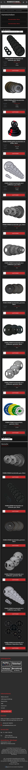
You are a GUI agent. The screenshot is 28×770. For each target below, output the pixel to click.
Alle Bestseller (4, 445)
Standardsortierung (12, 31)
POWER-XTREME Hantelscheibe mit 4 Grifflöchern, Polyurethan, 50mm (14, 643)
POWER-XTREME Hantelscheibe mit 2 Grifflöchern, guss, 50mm (14, 183)
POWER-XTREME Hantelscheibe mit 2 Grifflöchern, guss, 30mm (14, 263)
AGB (2, 703)
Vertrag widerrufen (6, 711)
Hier (20, 759)
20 (11, 439)
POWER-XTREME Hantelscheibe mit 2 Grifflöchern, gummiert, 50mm (14, 383)
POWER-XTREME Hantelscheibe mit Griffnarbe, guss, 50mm (14, 59)
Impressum (4, 705)
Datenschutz (4, 701)
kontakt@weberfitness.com (9, 725)
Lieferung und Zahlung (6, 699)
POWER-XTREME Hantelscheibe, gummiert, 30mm (14, 303)
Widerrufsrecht (4, 697)
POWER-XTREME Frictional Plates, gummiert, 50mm (14, 423)
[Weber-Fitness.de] (14, 2)
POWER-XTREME (17, 62)
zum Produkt (15, 70)
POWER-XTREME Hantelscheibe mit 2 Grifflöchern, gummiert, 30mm (14, 343)
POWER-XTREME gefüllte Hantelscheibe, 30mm (14, 100)
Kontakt (3, 708)
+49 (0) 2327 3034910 (8, 723)
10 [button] (19, 31)
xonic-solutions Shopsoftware (17, 766)
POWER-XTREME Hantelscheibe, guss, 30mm (14, 224)
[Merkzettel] (4, 70)
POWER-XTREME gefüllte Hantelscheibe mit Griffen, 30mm (14, 142)
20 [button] (21, 31)
